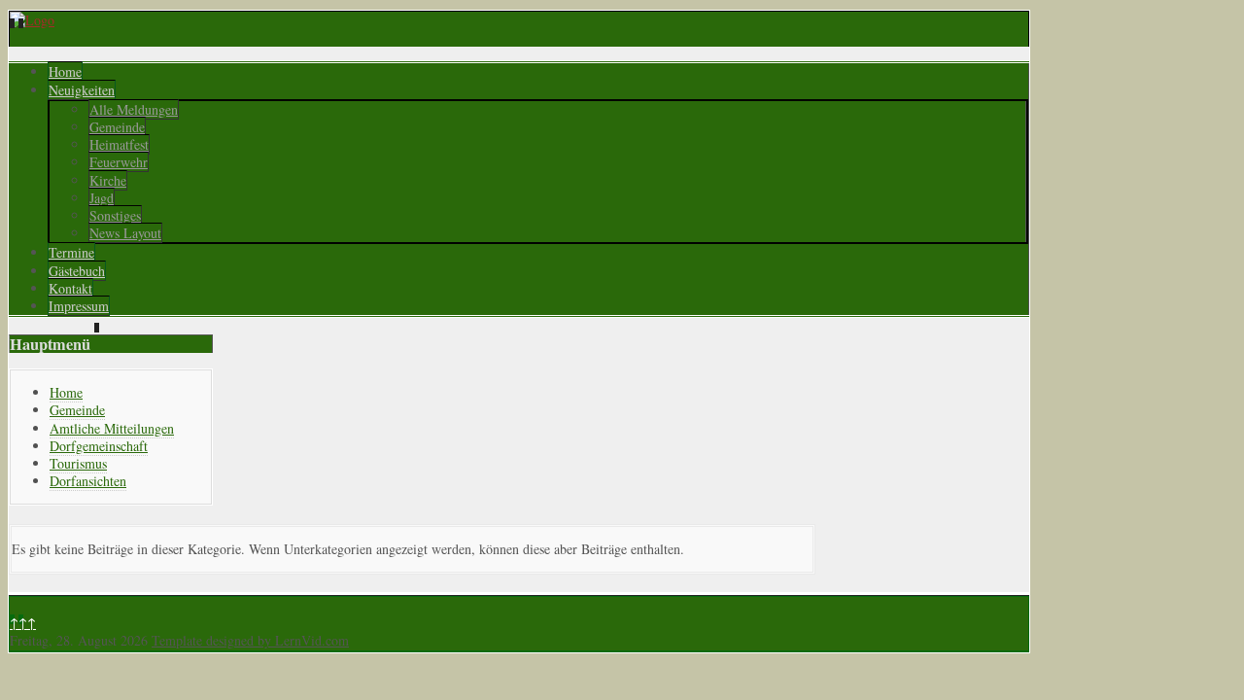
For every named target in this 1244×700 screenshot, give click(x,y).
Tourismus (78, 463)
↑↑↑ (23, 622)
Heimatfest (119, 144)
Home (65, 71)
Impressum (79, 306)
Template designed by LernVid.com (250, 640)
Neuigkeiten (82, 90)
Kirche (107, 180)
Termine (71, 252)
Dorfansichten (88, 481)
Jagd (101, 198)
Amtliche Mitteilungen (112, 428)
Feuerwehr (118, 162)
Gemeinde (117, 127)
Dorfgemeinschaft (99, 446)
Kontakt (70, 288)
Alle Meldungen (133, 109)
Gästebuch (77, 271)
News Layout (125, 233)
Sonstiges (115, 215)
